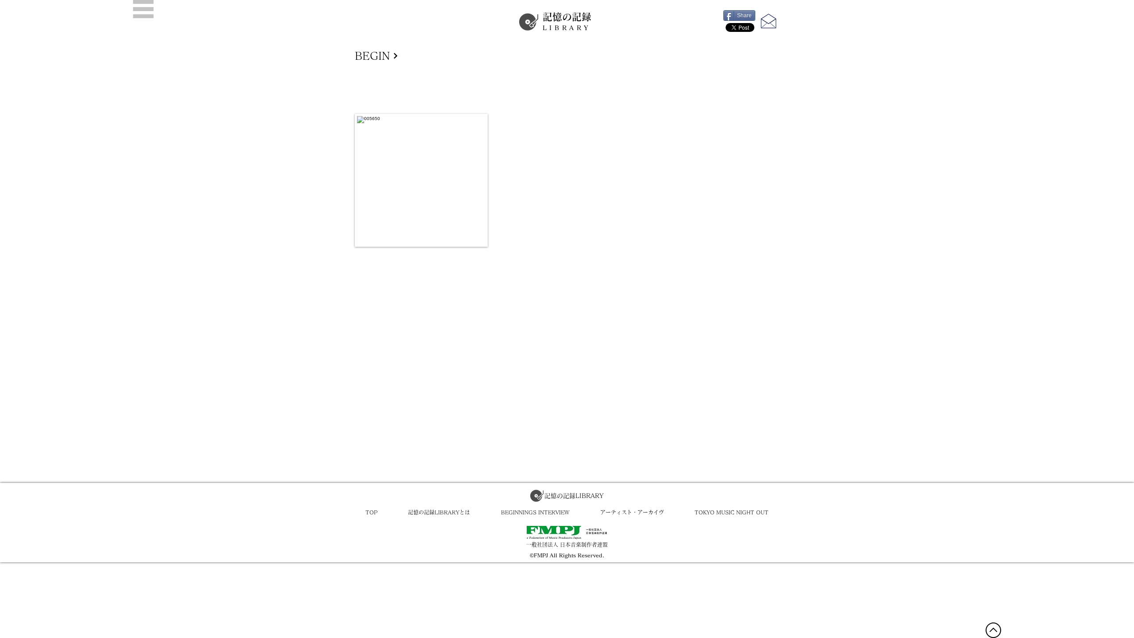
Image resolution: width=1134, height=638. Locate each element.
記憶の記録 (567, 21)
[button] (143, 9)
